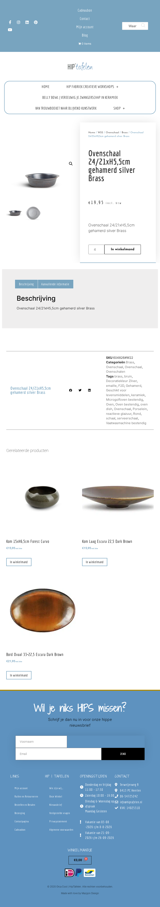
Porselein (140, 409)
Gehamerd (133, 386)
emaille (111, 386)
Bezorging (20, 813)
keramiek (138, 395)
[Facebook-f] (10, 22)
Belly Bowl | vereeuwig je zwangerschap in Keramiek (80, 97)
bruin (128, 376)
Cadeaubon (85, 10)
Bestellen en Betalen (25, 804)
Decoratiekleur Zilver (121, 381)
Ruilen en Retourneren (26, 796)
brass (118, 376)
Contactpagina (22, 821)
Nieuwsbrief (55, 804)
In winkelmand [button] (19, 562)
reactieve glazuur (118, 414)
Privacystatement (58, 821)
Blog (85, 35)
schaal (110, 418)
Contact (85, 18)
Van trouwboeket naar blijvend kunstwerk (66, 108)
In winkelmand (122, 249)
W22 (100, 132)
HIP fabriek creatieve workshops (90, 86)
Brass (125, 132)
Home (45, 86)
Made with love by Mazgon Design (80, 893)
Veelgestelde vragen (59, 813)
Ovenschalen (115, 372)
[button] (71, 163)
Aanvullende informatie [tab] (55, 284)
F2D (121, 386)
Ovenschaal (112, 132)
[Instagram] (18, 22)
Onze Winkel (55, 796)
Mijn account (85, 27)
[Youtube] (10, 29)
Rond (137, 414)
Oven (110, 404)
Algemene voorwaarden (61, 829)
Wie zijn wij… (56, 788)
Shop (117, 108)
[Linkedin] (27, 22)
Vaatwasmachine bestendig (126, 423)
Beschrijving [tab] (26, 284)
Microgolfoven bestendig (124, 400)
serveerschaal (127, 418)
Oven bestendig (127, 404)
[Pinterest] (35, 22)
